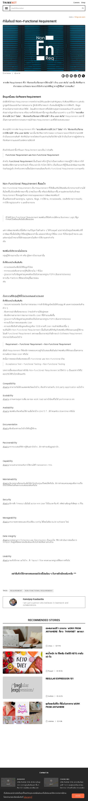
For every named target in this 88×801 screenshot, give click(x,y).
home (71, 17)
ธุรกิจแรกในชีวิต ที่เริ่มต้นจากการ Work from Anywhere (63, 705)
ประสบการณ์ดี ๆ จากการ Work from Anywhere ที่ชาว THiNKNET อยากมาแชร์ (65, 632)
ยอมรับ (78, 796)
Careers (76, 2)
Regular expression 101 (59, 678)
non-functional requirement (39, 590)
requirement (16, 590)
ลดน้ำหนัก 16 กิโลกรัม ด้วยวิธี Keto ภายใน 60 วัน (64, 655)
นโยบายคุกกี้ (28, 797)
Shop (83, 2)
